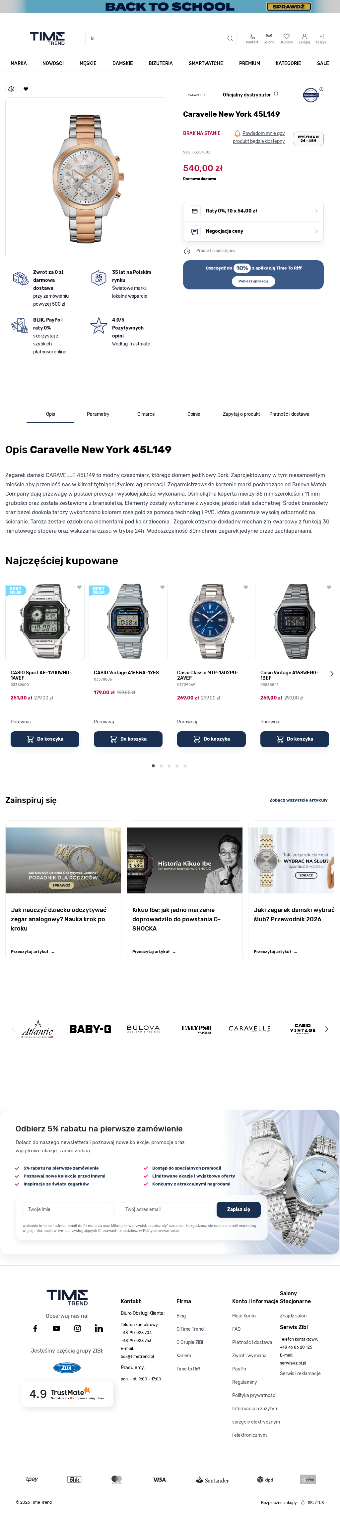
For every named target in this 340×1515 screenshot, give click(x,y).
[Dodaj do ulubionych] (26, 89)
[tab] (50, 414)
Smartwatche (206, 63)
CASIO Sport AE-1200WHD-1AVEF (41, 675)
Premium (249, 63)
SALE (323, 63)
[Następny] (326, 1029)
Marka (19, 63)
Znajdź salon (293, 1316)
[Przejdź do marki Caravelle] (249, 1029)
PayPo (239, 1369)
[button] (86, 177)
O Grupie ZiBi (189, 1342)
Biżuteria (161, 63)
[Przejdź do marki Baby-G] (90, 1029)
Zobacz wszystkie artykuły (302, 800)
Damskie (122, 63)
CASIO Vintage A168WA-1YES (126, 673)
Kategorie (288, 63)
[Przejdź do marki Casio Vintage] (302, 1029)
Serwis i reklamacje (300, 1373)
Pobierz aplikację (253, 281)
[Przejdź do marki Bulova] (143, 1029)
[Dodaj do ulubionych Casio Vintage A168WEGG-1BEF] (329, 587)
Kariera (183, 1356)
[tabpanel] (169, 487)
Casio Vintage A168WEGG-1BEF (289, 675)
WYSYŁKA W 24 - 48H (308, 139)
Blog (181, 1316)
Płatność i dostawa (252, 1342)
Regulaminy (244, 1382)
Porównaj (21, 722)
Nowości (53, 63)
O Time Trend (190, 1329)
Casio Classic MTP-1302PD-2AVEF (207, 675)
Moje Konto (244, 1316)
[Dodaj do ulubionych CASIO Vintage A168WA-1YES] (162, 587)
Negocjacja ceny (262, 231)
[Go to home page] (47, 38)
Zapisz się (238, 1209)
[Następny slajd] (332, 674)
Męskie (88, 63)
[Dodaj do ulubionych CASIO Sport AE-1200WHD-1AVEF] (79, 587)
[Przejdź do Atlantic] (37, 1029)
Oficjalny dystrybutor (247, 95)
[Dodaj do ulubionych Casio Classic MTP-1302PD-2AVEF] (245, 587)
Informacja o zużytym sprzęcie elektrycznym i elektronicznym (256, 1422)
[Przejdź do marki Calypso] (196, 1029)
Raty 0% (262, 211)
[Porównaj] (11, 89)
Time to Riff (188, 1369)
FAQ (236, 1329)
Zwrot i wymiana (249, 1356)
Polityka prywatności (254, 1395)
